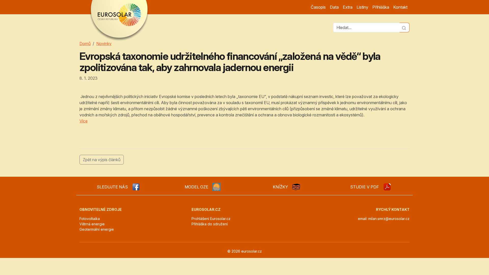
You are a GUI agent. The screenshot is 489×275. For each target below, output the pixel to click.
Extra (347, 7)
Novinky (104, 43)
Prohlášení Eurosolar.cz (211, 218)
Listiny (362, 7)
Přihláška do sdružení (210, 224)
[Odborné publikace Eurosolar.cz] (296, 187)
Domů (85, 43)
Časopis (318, 7)
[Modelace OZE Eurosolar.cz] (216, 187)
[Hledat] (405, 27)
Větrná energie (92, 224)
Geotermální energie (96, 229)
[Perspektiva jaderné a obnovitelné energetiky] (387, 187)
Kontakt (400, 7)
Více (83, 120)
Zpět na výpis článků (101, 159)
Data (334, 7)
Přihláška (380, 7)
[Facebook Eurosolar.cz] (136, 187)
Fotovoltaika (89, 218)
